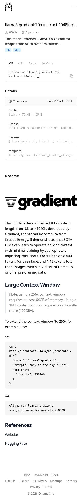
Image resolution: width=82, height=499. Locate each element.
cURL (21, 63)
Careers (71, 481)
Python (33, 63)
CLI (11, 63)
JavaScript (48, 63)
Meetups (56, 481)
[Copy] (71, 76)
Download (41, 475)
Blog (27, 475)
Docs (54, 475)
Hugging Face (16, 443)
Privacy (35, 487)
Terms (47, 487)
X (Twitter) (40, 481)
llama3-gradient (19, 24)
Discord (24, 481)
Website (11, 434)
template (15, 151)
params (14, 137)
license (14, 124)
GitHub (10, 481)
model (13, 110)
